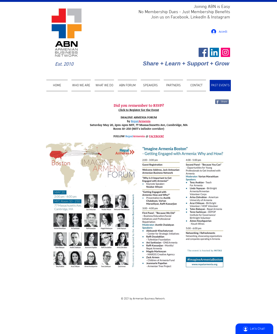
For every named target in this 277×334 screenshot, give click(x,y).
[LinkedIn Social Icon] (214, 52)
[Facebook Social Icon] (203, 52)
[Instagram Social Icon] (225, 52)
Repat (135, 121)
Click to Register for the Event (139, 110)
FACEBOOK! (156, 136)
